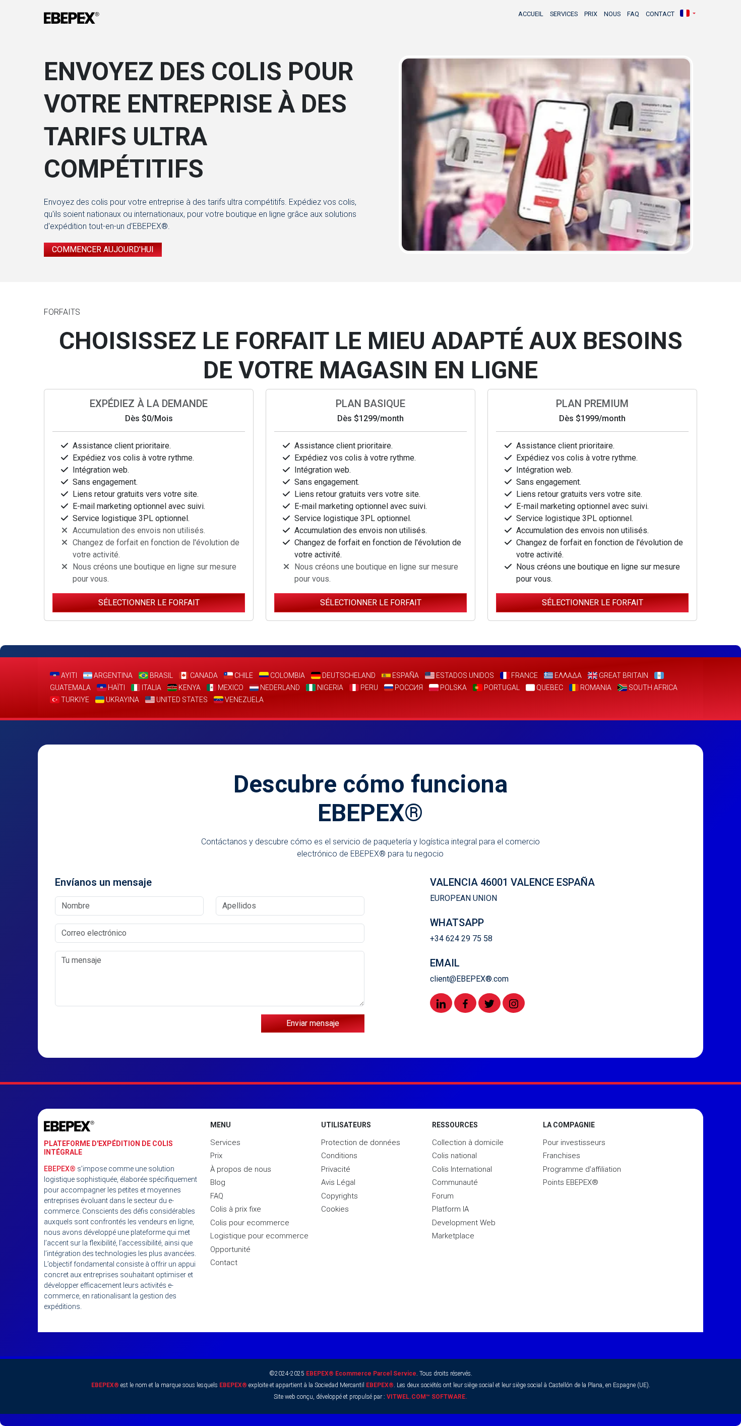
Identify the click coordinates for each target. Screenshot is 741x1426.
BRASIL (160, 675)
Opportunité (230, 1249)
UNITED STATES (181, 700)
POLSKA (453, 687)
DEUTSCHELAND (348, 675)
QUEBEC (549, 687)
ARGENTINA (112, 675)
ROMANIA (595, 687)
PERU (368, 687)
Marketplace (453, 1235)
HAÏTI (115, 687)
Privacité (335, 1169)
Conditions (339, 1155)
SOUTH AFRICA (652, 687)
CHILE (243, 675)
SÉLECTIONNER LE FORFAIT (149, 602)
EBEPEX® (60, 1169)
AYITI (68, 675)
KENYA (189, 687)
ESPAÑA (405, 675)
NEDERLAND (279, 687)
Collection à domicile (468, 1142)
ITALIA (150, 687)
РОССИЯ (408, 687)
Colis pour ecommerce (249, 1222)
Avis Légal (338, 1182)
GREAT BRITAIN (622, 675)
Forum (443, 1196)
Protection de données (360, 1142)
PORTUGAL (501, 687)
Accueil (530, 14)
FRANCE (524, 675)
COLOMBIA (287, 675)
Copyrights (339, 1196)
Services (564, 14)
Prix (590, 14)
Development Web (464, 1222)
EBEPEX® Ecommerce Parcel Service (361, 1373)
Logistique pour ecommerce (259, 1235)
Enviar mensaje (312, 1023)
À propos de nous (240, 1169)
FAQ (633, 14)
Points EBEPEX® (570, 1182)
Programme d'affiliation (582, 1169)
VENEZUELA (243, 700)
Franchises (561, 1155)
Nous (612, 14)
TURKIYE (74, 700)
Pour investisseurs (574, 1142)
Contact (660, 14)
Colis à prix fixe (235, 1209)
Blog (217, 1182)
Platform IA (450, 1209)
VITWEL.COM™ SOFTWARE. (427, 1396)
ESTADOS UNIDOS (464, 675)
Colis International (462, 1169)
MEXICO (229, 687)
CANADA (203, 675)
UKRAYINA (121, 700)
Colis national (454, 1155)
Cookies (335, 1209)
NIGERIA (329, 687)
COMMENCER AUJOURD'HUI (103, 249)
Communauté (455, 1182)
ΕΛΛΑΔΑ (567, 675)
